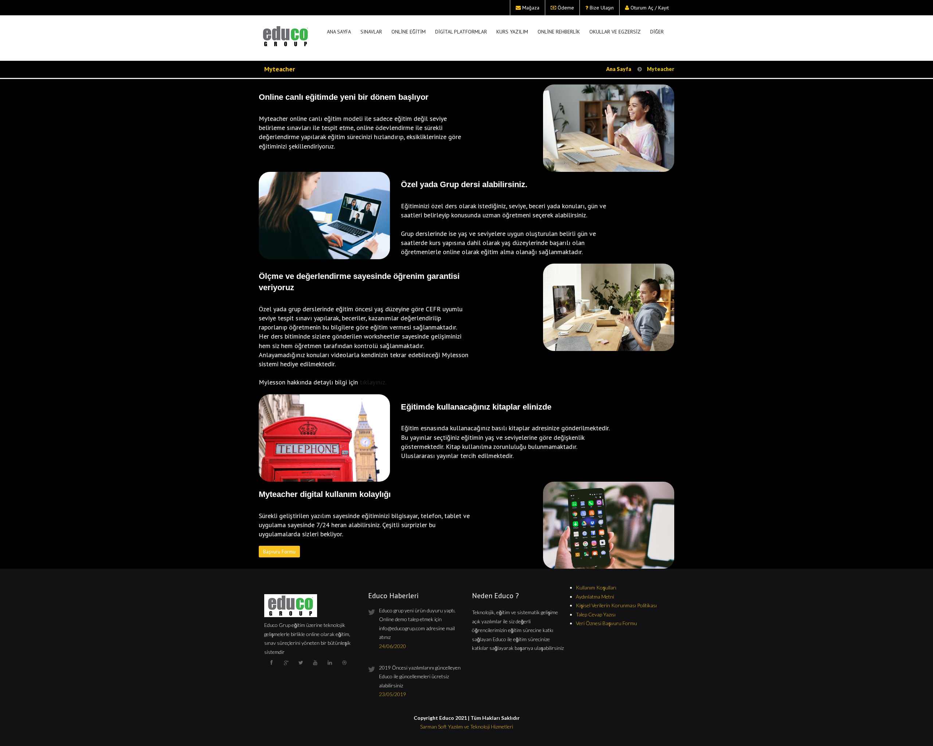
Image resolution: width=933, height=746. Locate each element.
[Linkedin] (330, 667)
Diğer (657, 31)
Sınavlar (371, 31)
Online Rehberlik (559, 31)
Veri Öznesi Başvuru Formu (606, 623)
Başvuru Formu (279, 551)
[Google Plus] (286, 667)
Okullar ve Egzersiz (615, 31)
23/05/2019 (392, 694)
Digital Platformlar (461, 31)
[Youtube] (315, 667)
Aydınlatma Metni (595, 596)
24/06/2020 (392, 646)
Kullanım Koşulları (596, 587)
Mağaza (530, 7)
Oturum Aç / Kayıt (650, 7)
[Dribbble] (344, 667)
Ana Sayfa (339, 31)
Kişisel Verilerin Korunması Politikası (616, 605)
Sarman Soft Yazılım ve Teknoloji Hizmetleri (466, 726)
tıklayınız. (373, 382)
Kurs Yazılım (512, 31)
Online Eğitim (408, 31)
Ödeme (566, 7)
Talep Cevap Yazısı (596, 614)
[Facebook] (271, 667)
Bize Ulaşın (602, 7)
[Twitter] (300, 667)
